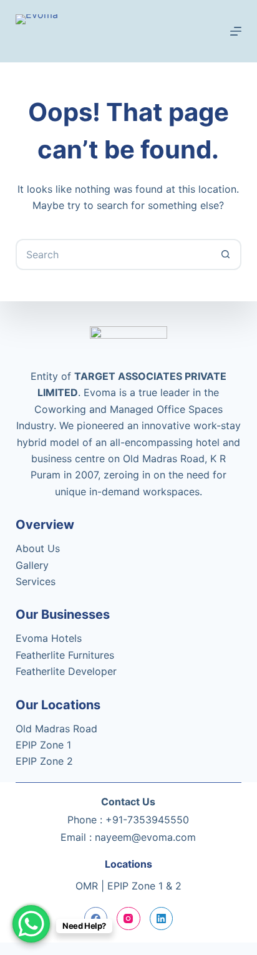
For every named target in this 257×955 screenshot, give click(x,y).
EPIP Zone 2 (44, 761)
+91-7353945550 (147, 819)
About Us (38, 548)
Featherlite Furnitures (65, 655)
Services (36, 581)
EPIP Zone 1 (43, 745)
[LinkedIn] (161, 919)
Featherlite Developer (66, 671)
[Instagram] (128, 919)
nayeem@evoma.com (145, 837)
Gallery (32, 565)
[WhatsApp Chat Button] (31, 924)
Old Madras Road (56, 728)
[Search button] (225, 254)
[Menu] (235, 31)
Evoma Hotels (49, 638)
